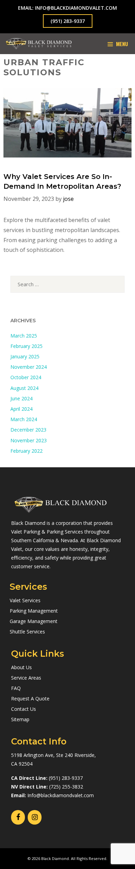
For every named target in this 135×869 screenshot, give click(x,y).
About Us (21, 667)
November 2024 (28, 367)
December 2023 (28, 429)
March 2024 (23, 419)
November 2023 (28, 440)
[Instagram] (35, 817)
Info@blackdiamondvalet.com (60, 795)
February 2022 (26, 451)
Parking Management (34, 610)
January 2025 (24, 356)
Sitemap (20, 719)
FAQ (16, 688)
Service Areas (26, 677)
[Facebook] (18, 817)
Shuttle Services (27, 631)
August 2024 (24, 388)
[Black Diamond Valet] (38, 43)
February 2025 (26, 346)
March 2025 (23, 335)
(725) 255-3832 (66, 786)
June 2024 (21, 398)
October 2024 (25, 377)
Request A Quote (30, 698)
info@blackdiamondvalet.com (76, 8)
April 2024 (21, 409)
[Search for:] (67, 284)
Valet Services (25, 600)
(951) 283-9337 (68, 21)
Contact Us (23, 709)
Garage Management (33, 621)
